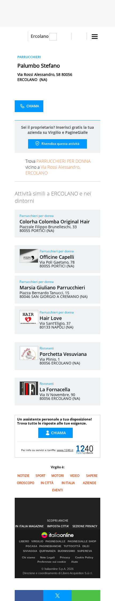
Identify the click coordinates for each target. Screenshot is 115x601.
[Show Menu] (95, 36)
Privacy (65, 557)
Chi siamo (28, 557)
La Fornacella (55, 389)
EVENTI (57, 490)
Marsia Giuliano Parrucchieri (52, 287)
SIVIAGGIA (30, 551)
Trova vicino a (58, 167)
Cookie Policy (84, 557)
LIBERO (24, 541)
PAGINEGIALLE (55, 541)
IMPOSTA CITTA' (58, 526)
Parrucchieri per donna (37, 215)
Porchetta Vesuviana (63, 354)
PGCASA (31, 546)
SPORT (40, 475)
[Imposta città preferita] (21, 36)
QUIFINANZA (47, 551)
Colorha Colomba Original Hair (55, 221)
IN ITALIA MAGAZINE (29, 526)
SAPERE (92, 475)
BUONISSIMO (66, 551)
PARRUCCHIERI (29, 57)
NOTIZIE (23, 475)
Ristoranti (47, 348)
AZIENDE (89, 483)
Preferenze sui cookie (51, 561)
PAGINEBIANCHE (50, 546)
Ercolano (40, 36)
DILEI (85, 546)
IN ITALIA (68, 483)
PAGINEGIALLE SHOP (82, 541)
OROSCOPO (25, 483)
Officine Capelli (57, 257)
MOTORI (57, 475)
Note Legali (47, 557)
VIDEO (74, 475)
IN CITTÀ (47, 483)
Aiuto (74, 561)
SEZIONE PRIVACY (84, 526)
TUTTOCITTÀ (72, 546)
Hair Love (51, 318)
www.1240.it (65, 450)
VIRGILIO (37, 541)
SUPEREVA (84, 551)
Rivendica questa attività (60, 143)
